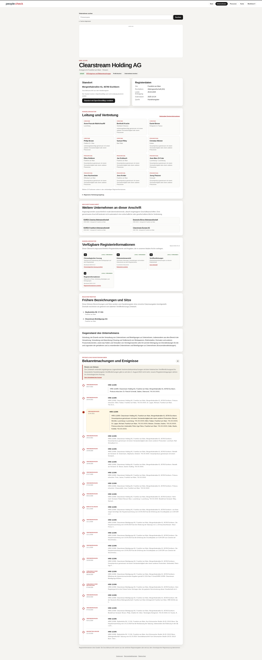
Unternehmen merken (131, 73)
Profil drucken (117, 73)
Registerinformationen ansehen (92, 285)
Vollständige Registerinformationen (169, 116)
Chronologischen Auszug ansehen (93, 267)
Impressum (119, 656)
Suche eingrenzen (85, 21)
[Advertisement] (131, 42)
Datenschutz (142, 656)
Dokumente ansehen (122, 267)
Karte (242, 4)
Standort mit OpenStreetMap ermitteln (98, 100)
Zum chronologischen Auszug (93, 377)
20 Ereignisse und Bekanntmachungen (98, 73)
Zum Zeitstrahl (154, 264)
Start (211, 4)
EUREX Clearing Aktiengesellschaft (96, 220)
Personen (233, 4)
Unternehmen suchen (86, 13)
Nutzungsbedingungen (130, 656)
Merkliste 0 (251, 4)
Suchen (178, 17)
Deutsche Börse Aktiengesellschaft (145, 220)
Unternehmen (221, 4)
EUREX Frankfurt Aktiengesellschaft (97, 228)
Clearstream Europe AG (141, 228)
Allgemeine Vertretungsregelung (94, 195)
